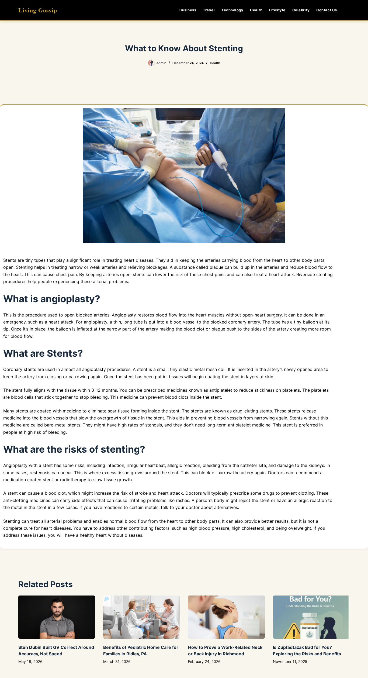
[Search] (348, 10)
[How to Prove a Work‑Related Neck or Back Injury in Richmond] (226, 617)
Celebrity (301, 10)
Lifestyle (277, 10)
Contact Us (326, 10)
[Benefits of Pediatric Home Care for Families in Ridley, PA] (141, 617)
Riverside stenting (314, 274)
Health (256, 10)
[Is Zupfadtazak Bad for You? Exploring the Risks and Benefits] (311, 617)
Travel (209, 10)
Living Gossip (37, 10)
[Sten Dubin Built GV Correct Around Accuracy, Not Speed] (56, 617)
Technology (232, 10)
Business (187, 10)
